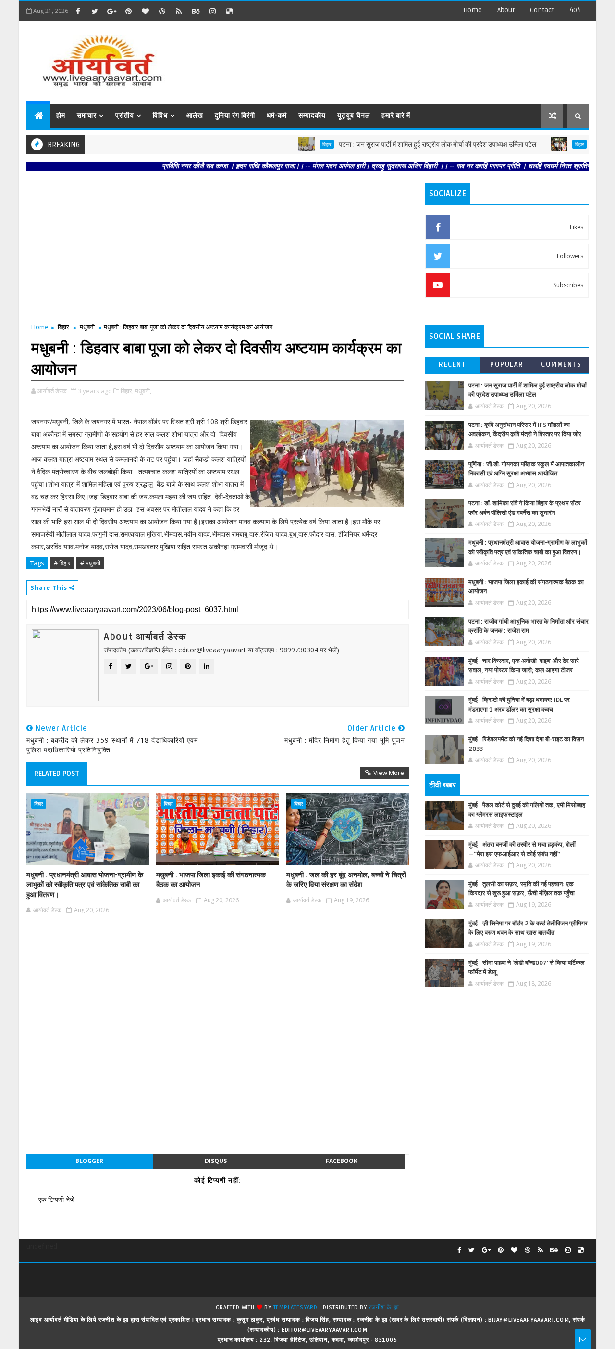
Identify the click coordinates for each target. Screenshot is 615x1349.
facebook (341, 1161)
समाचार (87, 116)
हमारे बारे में (395, 116)
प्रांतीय (124, 116)
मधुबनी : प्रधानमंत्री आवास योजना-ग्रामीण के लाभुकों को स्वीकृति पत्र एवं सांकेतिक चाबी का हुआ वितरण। (84, 885)
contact (542, 10)
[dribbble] (162, 11)
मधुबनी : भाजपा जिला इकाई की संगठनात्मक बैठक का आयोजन (211, 880)
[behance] (195, 11)
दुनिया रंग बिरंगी (235, 116)
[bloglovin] (145, 11)
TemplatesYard (295, 1307)
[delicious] (229, 11)
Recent (452, 365)
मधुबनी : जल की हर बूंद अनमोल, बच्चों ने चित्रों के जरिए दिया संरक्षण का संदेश (346, 880)
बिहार (301, 144)
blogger (89, 1161)
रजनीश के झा (384, 1307)
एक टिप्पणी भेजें (56, 1199)
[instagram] (212, 11)
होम (60, 116)
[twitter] (94, 11)
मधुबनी (87, 327)
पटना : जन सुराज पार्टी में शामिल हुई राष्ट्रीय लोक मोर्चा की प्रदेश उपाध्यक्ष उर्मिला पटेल (412, 144)
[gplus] (111, 11)
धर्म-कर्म (277, 116)
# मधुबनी (90, 563)
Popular (507, 365)
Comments (561, 365)
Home (472, 10)
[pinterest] (128, 11)
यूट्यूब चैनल (353, 116)
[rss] (179, 11)
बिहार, (127, 391)
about (506, 10)
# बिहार (62, 563)
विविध (160, 116)
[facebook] (78, 11)
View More (388, 772)
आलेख (194, 116)
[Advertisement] (413, 57)
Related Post (56, 773)
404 (575, 10)
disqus (216, 1161)
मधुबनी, (143, 391)
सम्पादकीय (312, 116)
